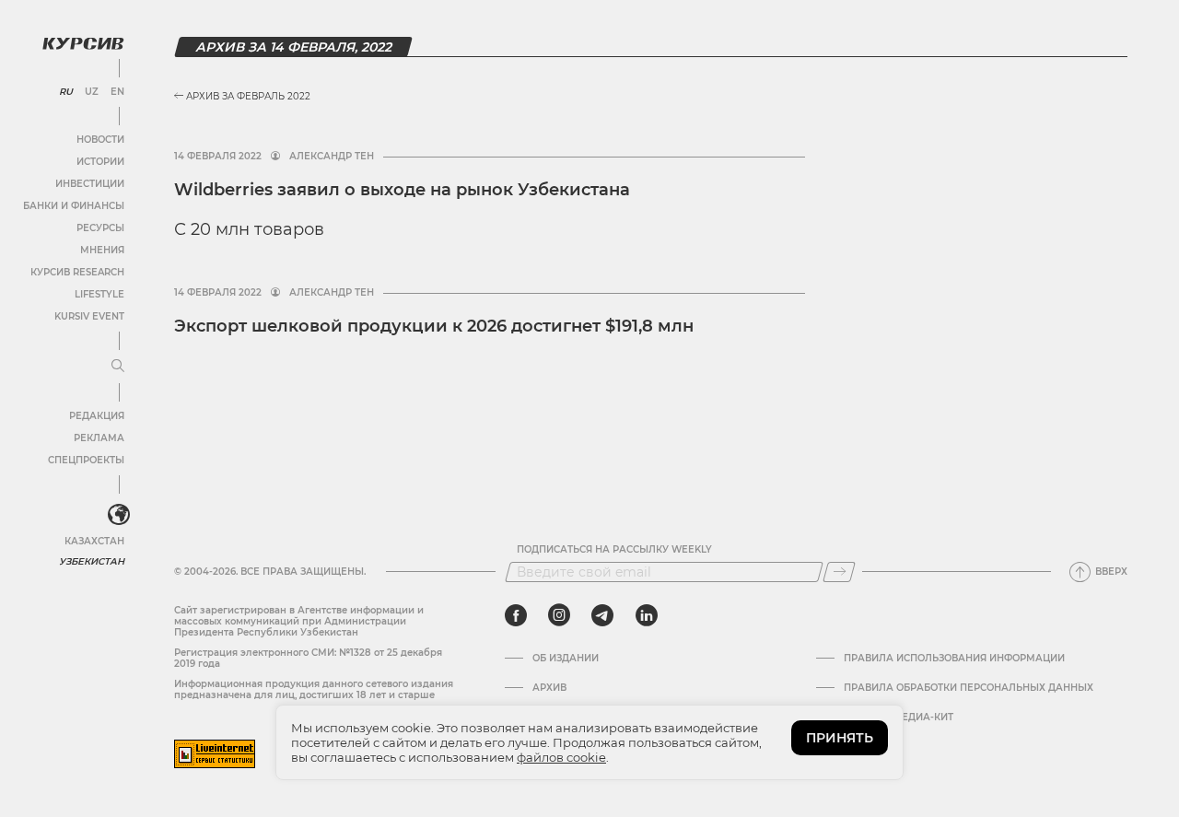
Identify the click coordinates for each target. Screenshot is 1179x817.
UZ (92, 92)
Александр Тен (331, 156)
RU (66, 92)
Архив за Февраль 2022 (246, 96)
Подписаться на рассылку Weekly (614, 549)
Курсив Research (77, 272)
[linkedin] (646, 615)
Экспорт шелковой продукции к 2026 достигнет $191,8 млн (434, 326)
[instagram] (559, 615)
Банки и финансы (73, 206)
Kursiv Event (89, 316)
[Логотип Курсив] (82, 43)
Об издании (565, 658)
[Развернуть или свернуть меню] (117, 366)
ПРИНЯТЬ (839, 737)
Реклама (99, 438)
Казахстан (94, 541)
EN (117, 92)
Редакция (96, 416)
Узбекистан (91, 561)
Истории (100, 162)
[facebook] (516, 615)
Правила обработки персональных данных (968, 688)
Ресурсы (100, 228)
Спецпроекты (86, 460)
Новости (100, 140)
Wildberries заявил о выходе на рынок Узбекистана (402, 190)
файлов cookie (561, 757)
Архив (549, 688)
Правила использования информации (954, 658)
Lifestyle (99, 294)
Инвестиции (89, 184)
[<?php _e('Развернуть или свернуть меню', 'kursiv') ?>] (119, 515)
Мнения (102, 250)
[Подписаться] (839, 572)
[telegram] (602, 615)
